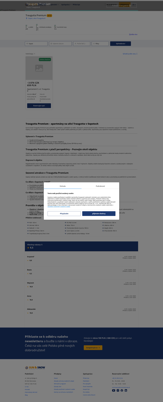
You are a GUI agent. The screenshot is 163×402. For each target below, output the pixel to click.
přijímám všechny (98, 214)
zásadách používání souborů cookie (59, 206)
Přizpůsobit (64, 214)
